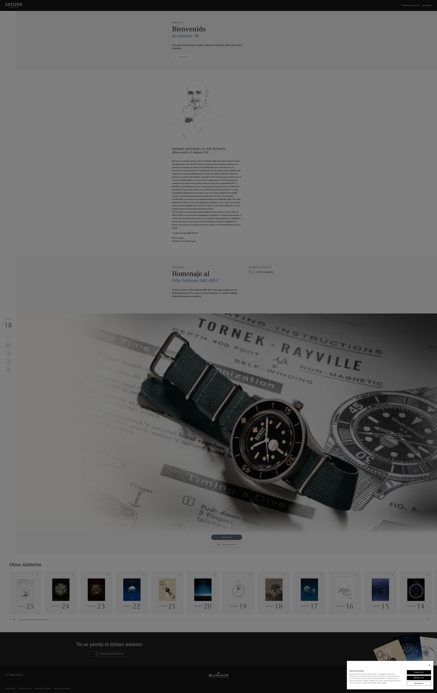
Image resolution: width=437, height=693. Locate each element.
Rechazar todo (419, 678)
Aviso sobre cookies (379, 683)
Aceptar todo (419, 672)
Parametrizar (419, 683)
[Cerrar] (429, 665)
